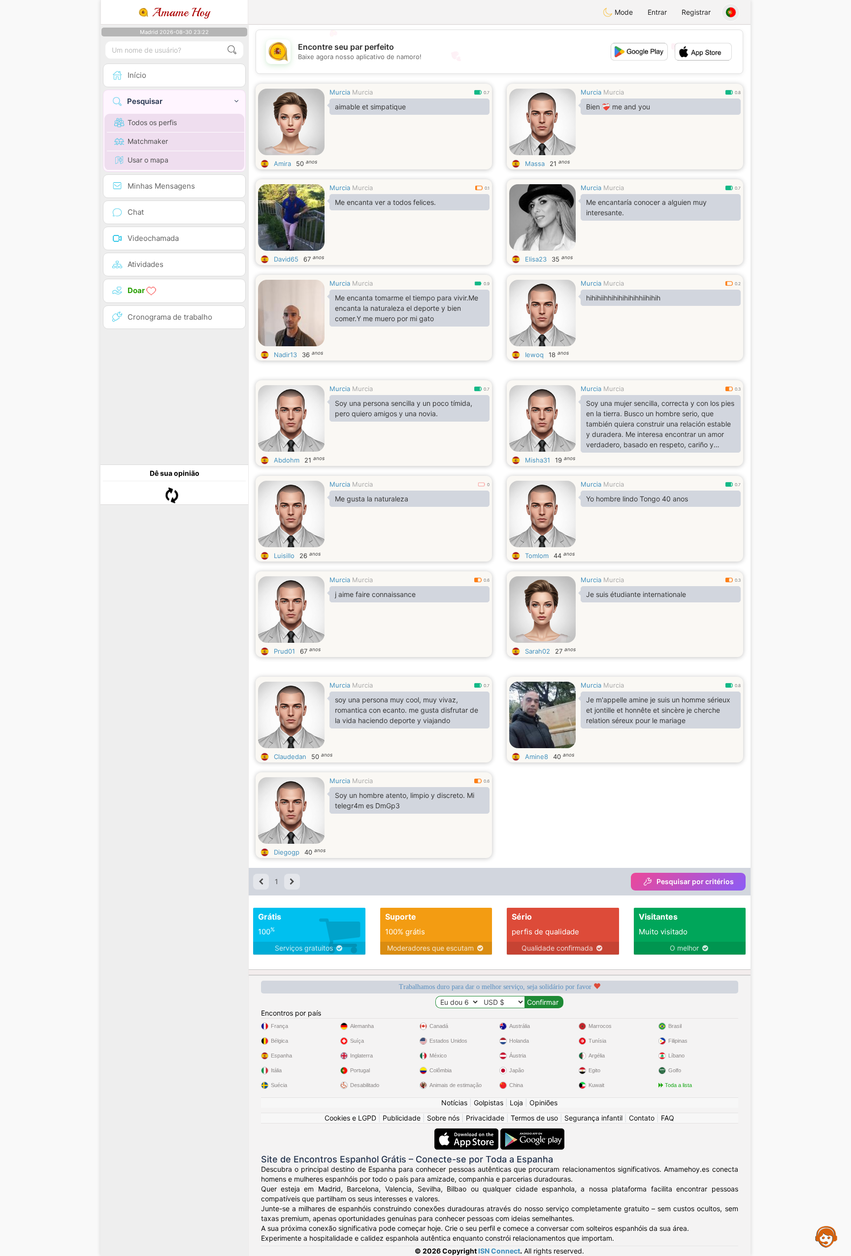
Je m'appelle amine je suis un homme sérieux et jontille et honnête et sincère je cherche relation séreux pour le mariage (658, 710)
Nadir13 (285, 355)
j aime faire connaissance (375, 594)
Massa (535, 163)
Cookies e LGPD (350, 1118)
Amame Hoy (179, 12)
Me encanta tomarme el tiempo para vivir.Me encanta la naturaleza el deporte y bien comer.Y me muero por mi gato (406, 308)
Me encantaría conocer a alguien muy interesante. (646, 207)
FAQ (667, 1118)
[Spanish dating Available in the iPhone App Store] (467, 1133)
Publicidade (402, 1118)
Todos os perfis (152, 122)
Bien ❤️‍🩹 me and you (618, 106)
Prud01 (284, 651)
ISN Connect (499, 1251)
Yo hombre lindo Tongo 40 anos (637, 499)
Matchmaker (148, 141)
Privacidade (485, 1118)
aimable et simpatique (370, 106)
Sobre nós (443, 1118)
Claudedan (290, 756)
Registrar (696, 12)
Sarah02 (537, 651)
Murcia (339, 92)
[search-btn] (232, 50)
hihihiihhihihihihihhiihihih (623, 298)
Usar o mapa (148, 160)
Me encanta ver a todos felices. (385, 202)
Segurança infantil (593, 1118)
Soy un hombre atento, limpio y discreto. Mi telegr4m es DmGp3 (404, 800)
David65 (286, 259)
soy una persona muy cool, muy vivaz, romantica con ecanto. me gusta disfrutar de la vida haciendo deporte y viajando (406, 710)
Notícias (454, 1102)
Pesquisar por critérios (695, 881)
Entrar (657, 12)
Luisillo (284, 556)
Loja (516, 1102)
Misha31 (537, 460)
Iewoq (534, 355)
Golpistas (488, 1102)
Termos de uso (534, 1118)
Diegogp (286, 852)
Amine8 (536, 756)
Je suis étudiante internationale (636, 594)
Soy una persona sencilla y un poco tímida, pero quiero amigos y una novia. (403, 408)
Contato (642, 1118)
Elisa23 (536, 259)
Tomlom (537, 556)
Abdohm (286, 460)
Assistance (826, 1236)
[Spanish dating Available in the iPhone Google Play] (532, 1133)
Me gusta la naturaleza (371, 499)
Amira (282, 163)
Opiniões (543, 1102)
